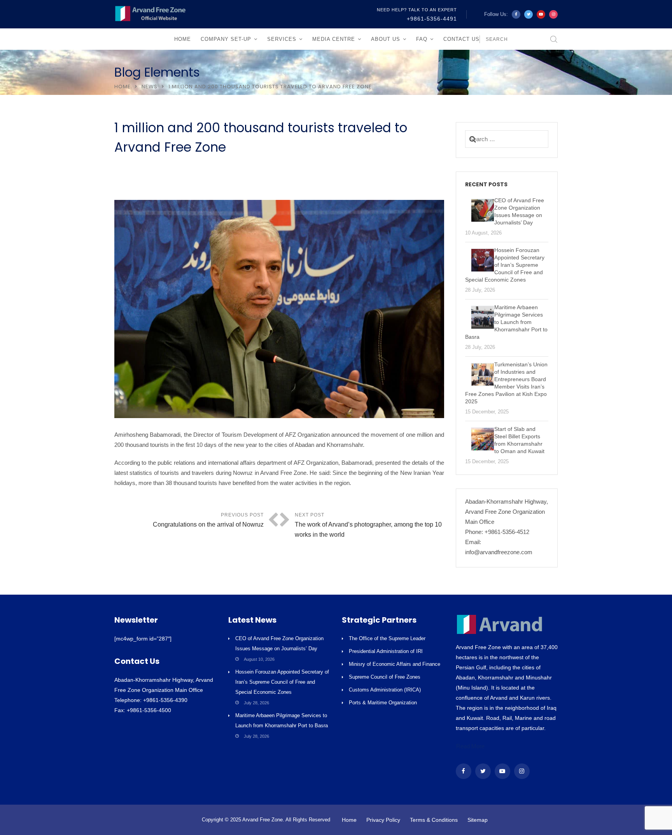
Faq (421, 39)
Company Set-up (226, 39)
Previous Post (208, 520)
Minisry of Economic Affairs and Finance (394, 664)
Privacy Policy (383, 820)
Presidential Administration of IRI (386, 651)
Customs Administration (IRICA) (385, 690)
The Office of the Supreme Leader (387, 638)
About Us (385, 39)
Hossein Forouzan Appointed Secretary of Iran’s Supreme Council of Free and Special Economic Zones (282, 682)
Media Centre (333, 39)
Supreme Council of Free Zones (384, 677)
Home (182, 39)
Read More (470, 746)
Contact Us (461, 39)
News (150, 86)
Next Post (368, 525)
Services (281, 39)
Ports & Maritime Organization (383, 702)
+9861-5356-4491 (432, 19)
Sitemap (477, 820)
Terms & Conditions (434, 820)
